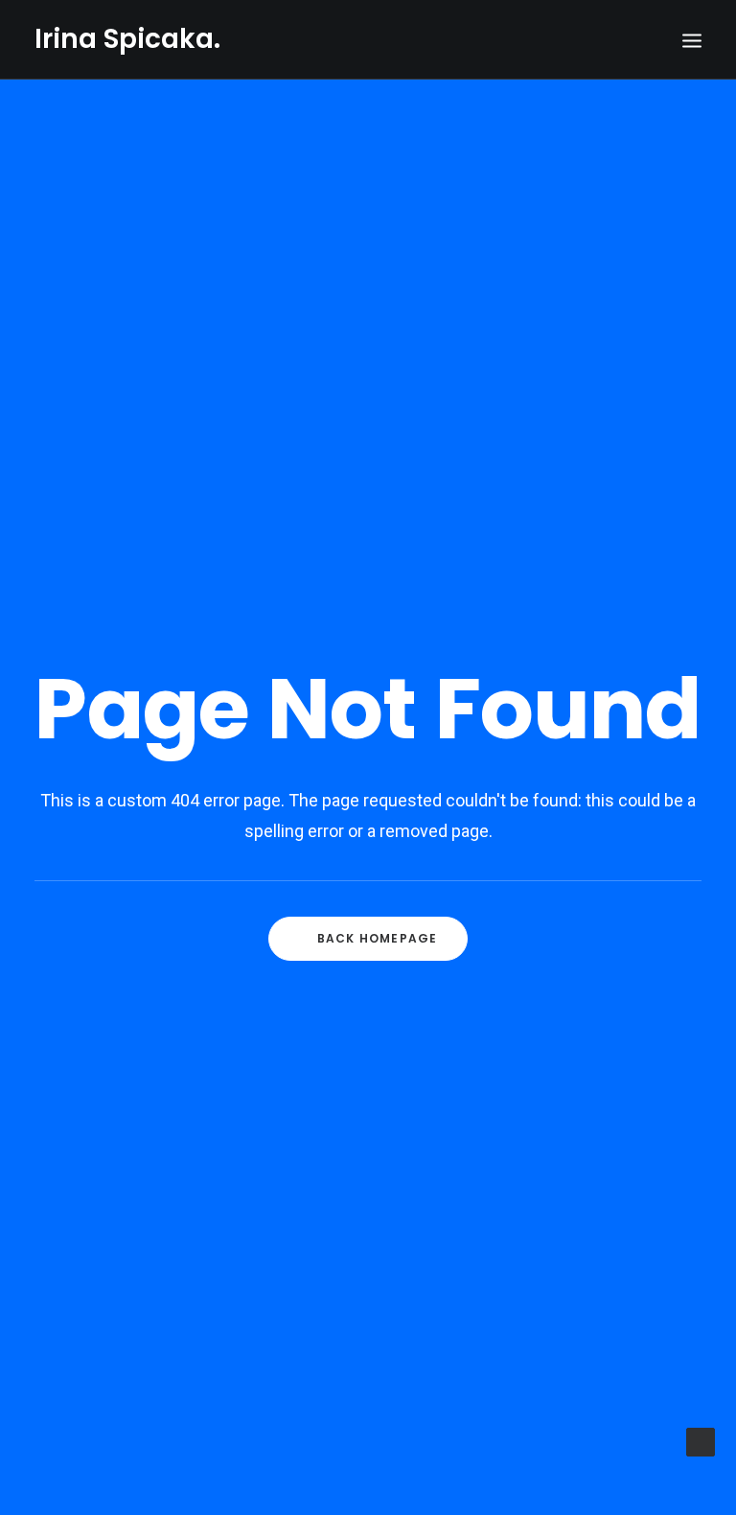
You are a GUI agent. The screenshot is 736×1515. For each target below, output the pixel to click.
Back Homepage (377, 938)
